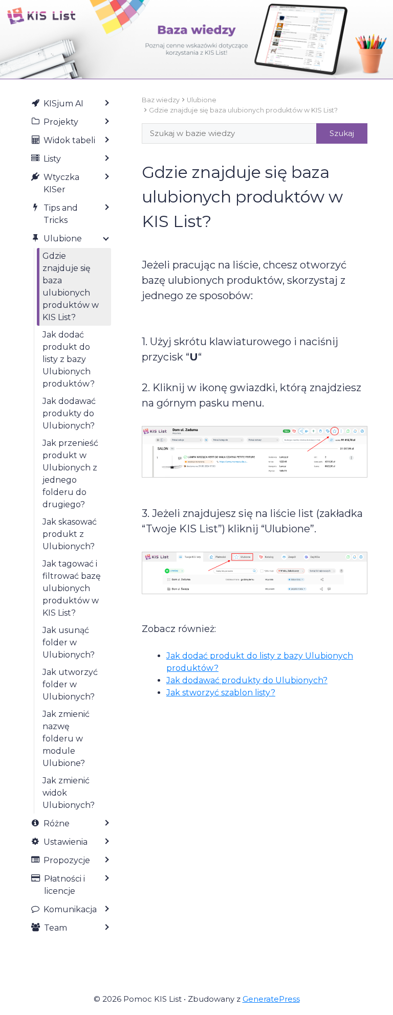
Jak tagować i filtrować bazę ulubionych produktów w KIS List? (71, 588)
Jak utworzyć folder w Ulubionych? (70, 684)
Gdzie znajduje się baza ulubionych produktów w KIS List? (243, 110)
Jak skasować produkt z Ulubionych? (69, 534)
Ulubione (201, 100)
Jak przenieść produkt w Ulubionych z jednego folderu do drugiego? (70, 473)
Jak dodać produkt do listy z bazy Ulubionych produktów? (68, 359)
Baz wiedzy (161, 100)
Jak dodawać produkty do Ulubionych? (247, 680)
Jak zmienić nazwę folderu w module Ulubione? (66, 738)
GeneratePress (271, 999)
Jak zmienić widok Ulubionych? (68, 793)
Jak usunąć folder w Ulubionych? (68, 642)
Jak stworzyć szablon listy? (220, 692)
